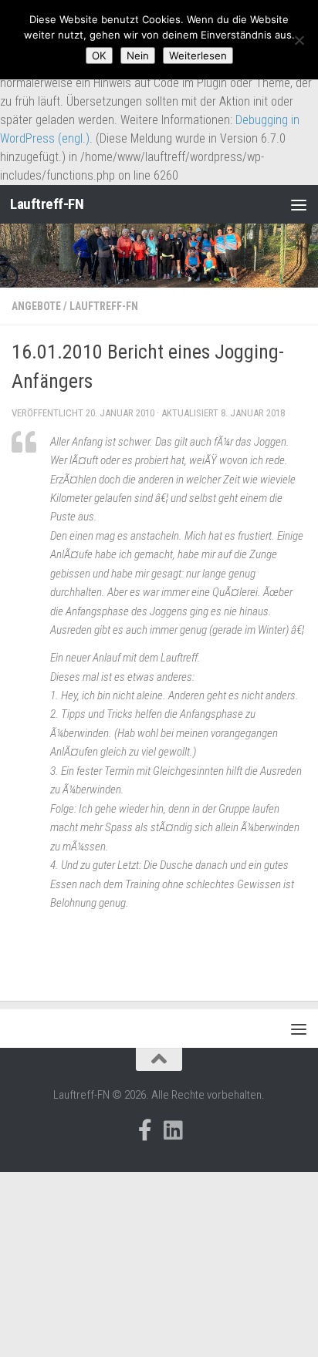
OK (99, 55)
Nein (138, 55)
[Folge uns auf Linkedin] (173, 1130)
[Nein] (298, 40)
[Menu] (298, 204)
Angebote (36, 306)
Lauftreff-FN (46, 204)
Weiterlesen (198, 55)
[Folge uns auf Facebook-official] (145, 1130)
